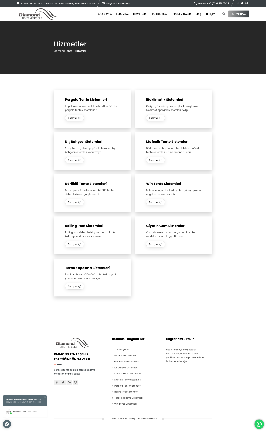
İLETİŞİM (210, 14)
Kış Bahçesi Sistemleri (83, 141)
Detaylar (72, 118)
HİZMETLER (139, 14)
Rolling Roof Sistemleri (84, 226)
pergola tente (61, 369)
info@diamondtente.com (119, 3)
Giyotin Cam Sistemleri (166, 226)
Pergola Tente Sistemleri (86, 99)
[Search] (223, 14)
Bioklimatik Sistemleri (164, 99)
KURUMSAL (122, 14)
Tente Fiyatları (122, 349)
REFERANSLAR (160, 14)
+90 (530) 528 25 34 (218, 3)
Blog (198, 14)
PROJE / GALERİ (182, 14)
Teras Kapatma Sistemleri (87, 268)
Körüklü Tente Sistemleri (86, 183)
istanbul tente (72, 373)
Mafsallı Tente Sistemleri (167, 141)
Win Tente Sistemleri (163, 183)
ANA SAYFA (105, 14)
